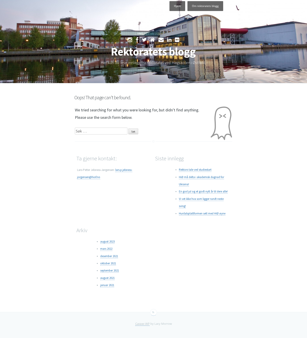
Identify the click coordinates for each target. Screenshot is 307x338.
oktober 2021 (108, 263)
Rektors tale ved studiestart (195, 170)
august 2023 (107, 241)
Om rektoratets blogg (205, 6)
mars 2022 (106, 249)
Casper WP (142, 324)
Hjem (177, 6)
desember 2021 (109, 256)
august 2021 (107, 278)
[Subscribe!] (153, 312)
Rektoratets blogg (153, 51)
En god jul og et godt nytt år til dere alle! (203, 191)
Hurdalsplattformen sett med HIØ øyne (202, 213)
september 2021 (109, 270)
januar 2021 (107, 285)
